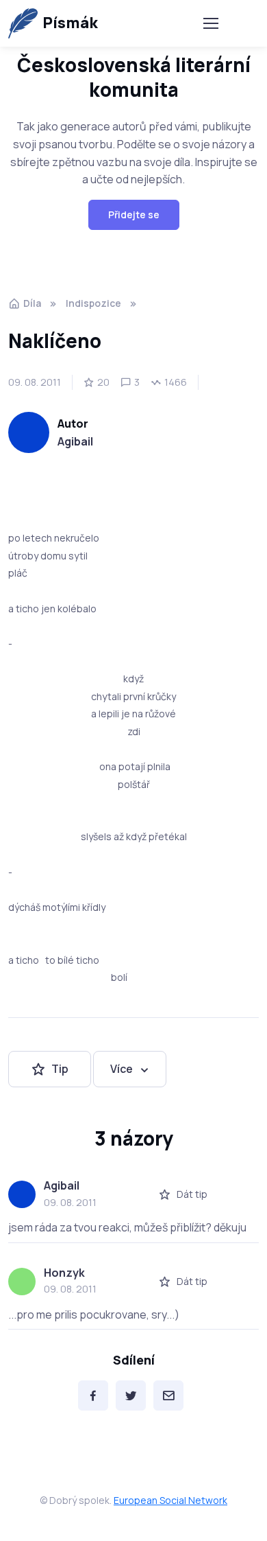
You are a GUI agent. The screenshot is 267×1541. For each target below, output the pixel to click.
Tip (59, 1068)
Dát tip (192, 1194)
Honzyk (64, 1272)
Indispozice (93, 303)
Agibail (75, 441)
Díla (32, 303)
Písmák (70, 22)
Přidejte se (134, 214)
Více (121, 1068)
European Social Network (170, 1500)
